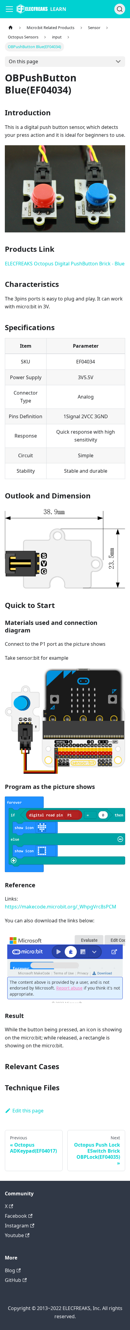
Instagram (17, 1225)
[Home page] (10, 27)
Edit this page (28, 1110)
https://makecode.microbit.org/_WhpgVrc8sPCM (60, 906)
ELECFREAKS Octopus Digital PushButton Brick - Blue (65, 263)
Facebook (16, 1216)
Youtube (14, 1235)
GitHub (13, 1280)
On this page (23, 61)
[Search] (119, 9)
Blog (10, 1270)
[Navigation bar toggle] (9, 9)
